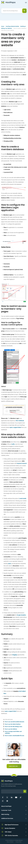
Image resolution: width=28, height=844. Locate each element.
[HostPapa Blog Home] (8, 2)
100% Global (8, 832)
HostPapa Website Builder (12, 26)
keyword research (22, 463)
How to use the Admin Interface (13, 724)
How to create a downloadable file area (14, 735)
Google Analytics (21, 615)
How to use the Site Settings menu (13, 726)
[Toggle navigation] (26, 2)
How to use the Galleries (11, 729)
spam (9, 563)
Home (2, 26)
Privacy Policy (18, 841)
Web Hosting (5, 814)
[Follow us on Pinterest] (7, 800)
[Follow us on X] (7, 797)
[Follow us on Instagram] (2, 800)
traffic (13, 444)
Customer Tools (6, 810)
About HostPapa (6, 806)
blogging (14, 654)
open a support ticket (15, 427)
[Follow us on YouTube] (16, 797)
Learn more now (13, 766)
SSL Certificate (20, 420)
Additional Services (7, 818)
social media (22, 498)
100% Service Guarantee (11, 835)
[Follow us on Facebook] (2, 797)
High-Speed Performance (11, 824)
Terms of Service (10, 841)
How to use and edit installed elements (14, 721)
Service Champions (10, 828)
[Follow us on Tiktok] (20, 797)
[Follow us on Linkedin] (11, 797)
